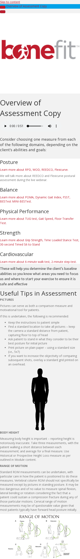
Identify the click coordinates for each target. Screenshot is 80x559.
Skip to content (10, 2)
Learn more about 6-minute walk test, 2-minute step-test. (38, 262)
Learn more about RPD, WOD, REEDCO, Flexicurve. (34, 170)
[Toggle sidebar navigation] (2, 7)
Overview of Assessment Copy (26, 6)
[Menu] (2, 11)
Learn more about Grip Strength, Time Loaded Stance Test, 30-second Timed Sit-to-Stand (39, 242)
